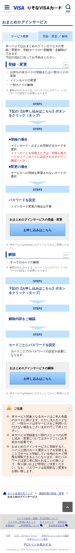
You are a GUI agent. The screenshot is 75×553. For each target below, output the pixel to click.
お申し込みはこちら (38, 230)
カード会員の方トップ (20, 493)
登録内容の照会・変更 (51, 493)
